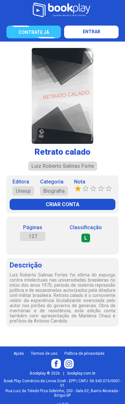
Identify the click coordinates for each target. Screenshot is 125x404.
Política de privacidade (84, 353)
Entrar (91, 31)
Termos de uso (44, 353)
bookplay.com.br (81, 373)
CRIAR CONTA (62, 204)
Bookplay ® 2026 (45, 373)
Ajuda (18, 353)
